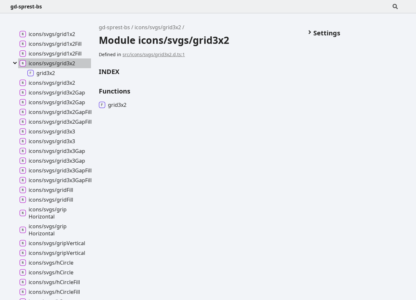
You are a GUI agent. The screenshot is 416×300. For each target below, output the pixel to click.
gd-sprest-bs (26, 6)
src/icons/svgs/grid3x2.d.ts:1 (154, 54)
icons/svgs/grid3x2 (158, 27)
